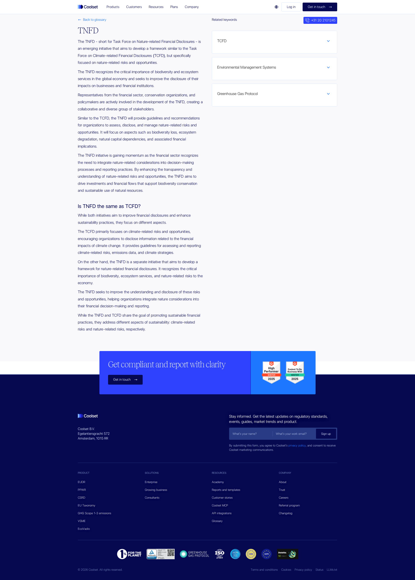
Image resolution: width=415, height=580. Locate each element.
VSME (82, 521)
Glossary (217, 521)
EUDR (81, 482)
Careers (283, 497)
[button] (113, 7)
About (282, 482)
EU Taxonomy (86, 505)
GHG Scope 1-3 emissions (94, 513)
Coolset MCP (220, 505)
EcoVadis (84, 528)
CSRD (81, 497)
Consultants (152, 497)
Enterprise (151, 482)
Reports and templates (226, 489)
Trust (282, 489)
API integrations (221, 513)
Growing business (156, 489)
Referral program (289, 505)
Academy (218, 482)
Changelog (285, 513)
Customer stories (222, 497)
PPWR (82, 489)
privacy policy (297, 445)
